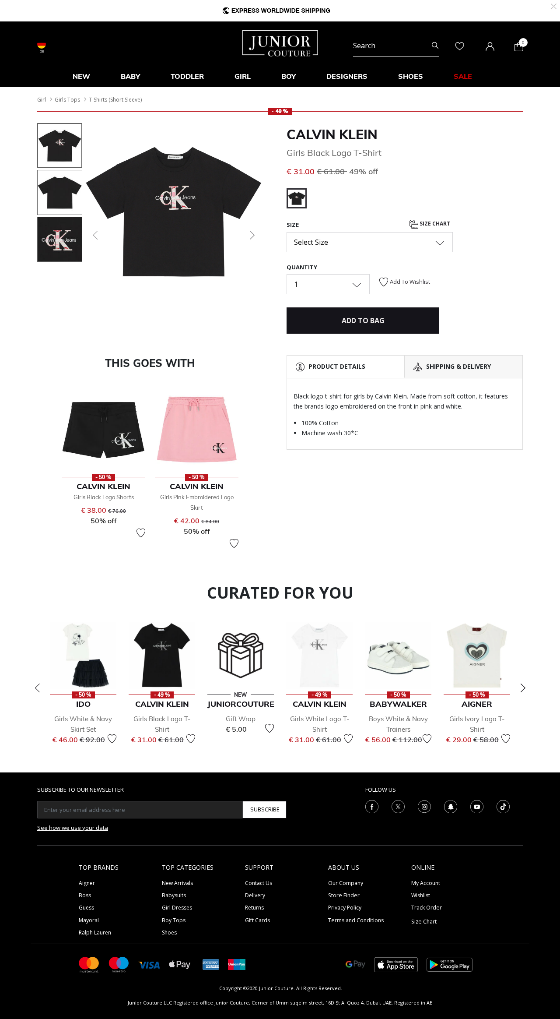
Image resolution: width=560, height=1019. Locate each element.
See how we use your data (72, 828)
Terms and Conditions (356, 920)
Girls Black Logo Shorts (104, 497)
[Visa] (149, 964)
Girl (41, 99)
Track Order (426, 907)
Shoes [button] (410, 76)
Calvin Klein (332, 134)
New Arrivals (177, 883)
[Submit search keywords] (435, 45)
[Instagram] (424, 806)
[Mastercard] (89, 964)
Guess (86, 907)
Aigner (87, 883)
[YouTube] (476, 806)
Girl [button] (242, 76)
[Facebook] (371, 806)
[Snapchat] (450, 806)
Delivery (255, 895)
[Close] (553, 5)
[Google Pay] (355, 964)
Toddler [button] (187, 76)
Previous (37, 688)
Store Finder (344, 895)
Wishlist (420, 895)
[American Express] (211, 964)
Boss (85, 895)
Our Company (345, 883)
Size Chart (434, 224)
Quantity (302, 267)
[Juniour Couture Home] (280, 42)
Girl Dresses (177, 907)
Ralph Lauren (95, 932)
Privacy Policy (344, 907)
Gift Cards (257, 920)
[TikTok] (503, 806)
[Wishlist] (140, 533)
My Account (425, 883)
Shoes (169, 932)
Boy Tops (174, 920)
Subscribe (265, 809)
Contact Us (258, 883)
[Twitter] (398, 806)
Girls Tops (67, 99)
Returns (254, 907)
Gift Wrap (241, 719)
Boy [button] (288, 76)
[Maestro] (119, 964)
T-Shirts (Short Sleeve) (115, 99)
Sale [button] (463, 76)
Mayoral (89, 920)
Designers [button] (347, 76)
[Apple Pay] (180, 964)
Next (522, 688)
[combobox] (396, 45)
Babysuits (174, 895)
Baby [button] (130, 76)
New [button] (81, 76)
